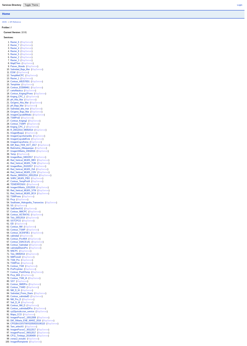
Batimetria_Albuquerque (22, 148)
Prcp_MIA (15, 275)
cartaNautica (16, 90)
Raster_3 (14, 60)
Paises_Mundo (17, 66)
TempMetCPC (17, 75)
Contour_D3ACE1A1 (20, 242)
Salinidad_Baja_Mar (20, 69)
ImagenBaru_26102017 (21, 166)
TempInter (15, 84)
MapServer (26, 42)
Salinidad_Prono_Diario (21, 293)
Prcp (12, 199)
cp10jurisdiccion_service (22, 311)
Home (6, 13)
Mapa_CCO (16, 314)
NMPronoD (15, 257)
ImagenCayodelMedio (20, 114)
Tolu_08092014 (17, 254)
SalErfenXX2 (16, 208)
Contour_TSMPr (18, 124)
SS (11, 205)
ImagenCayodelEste (20, 139)
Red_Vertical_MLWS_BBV (23, 160)
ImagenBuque (17, 133)
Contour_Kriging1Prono (21, 93)
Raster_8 (14, 51)
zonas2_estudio (18, 338)
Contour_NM (16, 226)
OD (12, 223)
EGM (12, 72)
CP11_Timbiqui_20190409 (23, 335)
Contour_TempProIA (20, 181)
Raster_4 (14, 48)
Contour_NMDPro (18, 284)
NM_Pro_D (15, 299)
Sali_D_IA (15, 302)
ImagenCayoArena (19, 142)
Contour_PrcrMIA (18, 239)
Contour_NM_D (17, 305)
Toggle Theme (31, 5)
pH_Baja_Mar (17, 105)
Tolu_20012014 (17, 217)
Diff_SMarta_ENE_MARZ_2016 (25, 320)
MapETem (15, 63)
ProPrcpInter (16, 269)
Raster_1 (14, 78)
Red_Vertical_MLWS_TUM (23, 163)
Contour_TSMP (17, 229)
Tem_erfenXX (17, 326)
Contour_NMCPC (18, 211)
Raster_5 (14, 54)
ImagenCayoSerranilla (21, 136)
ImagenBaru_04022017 (21, 157)
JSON (4, 22)
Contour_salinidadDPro (21, 308)
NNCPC (14, 251)
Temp (13, 154)
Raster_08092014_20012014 (24, 175)
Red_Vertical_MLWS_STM (23, 190)
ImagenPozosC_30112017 (23, 329)
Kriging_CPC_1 (17, 96)
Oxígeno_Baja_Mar (19, 111)
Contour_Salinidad (19, 245)
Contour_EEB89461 (20, 87)
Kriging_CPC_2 (17, 127)
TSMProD (15, 118)
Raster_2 (14, 57)
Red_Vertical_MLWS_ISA (22, 169)
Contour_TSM (17, 266)
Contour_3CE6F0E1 (20, 233)
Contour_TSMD (17, 287)
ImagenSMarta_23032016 (22, 151)
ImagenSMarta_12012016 (22, 187)
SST (12, 281)
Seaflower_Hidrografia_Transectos (27, 202)
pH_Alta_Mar (16, 99)
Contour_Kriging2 (18, 121)
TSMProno (15, 196)
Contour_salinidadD (19, 296)
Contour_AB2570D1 (20, 81)
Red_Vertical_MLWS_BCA (23, 193)
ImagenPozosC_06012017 (23, 332)
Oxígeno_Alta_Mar (19, 102)
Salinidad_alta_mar (19, 108)
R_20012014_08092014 (21, 130)
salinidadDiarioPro (19, 248)
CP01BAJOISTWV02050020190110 (27, 323)
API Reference (15, 22)
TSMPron (15, 263)
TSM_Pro (15, 260)
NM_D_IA (15, 290)
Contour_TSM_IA (18, 278)
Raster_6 (14, 42)
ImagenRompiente (19, 341)
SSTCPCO (15, 220)
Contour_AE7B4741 (20, 214)
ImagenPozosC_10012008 (23, 317)
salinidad (14, 236)
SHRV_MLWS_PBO (20, 178)
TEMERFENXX (18, 184)
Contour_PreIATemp (20, 272)
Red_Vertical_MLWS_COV (23, 172)
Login (239, 5)
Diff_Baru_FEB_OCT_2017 (23, 145)
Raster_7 (14, 45)
